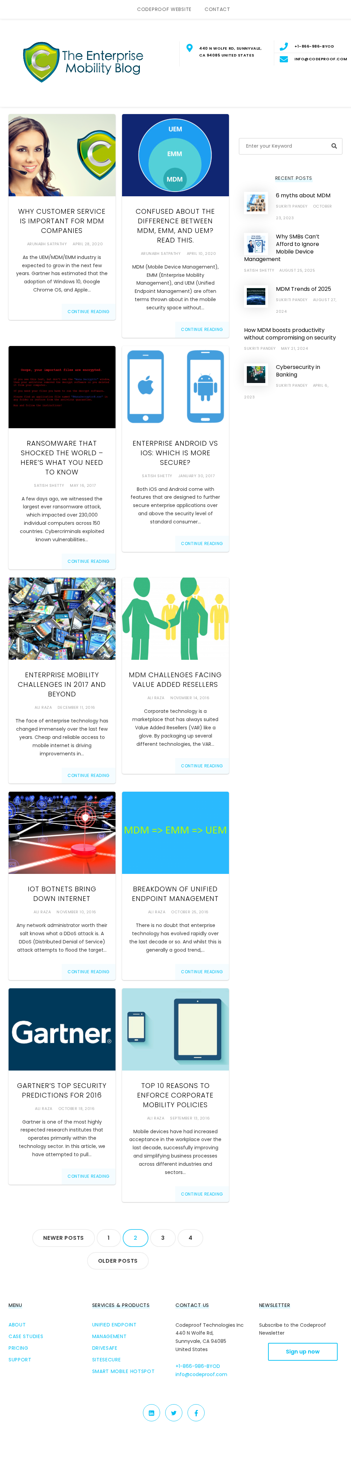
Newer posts (63, 1238)
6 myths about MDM (303, 195)
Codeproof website (164, 9)
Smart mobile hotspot (123, 1371)
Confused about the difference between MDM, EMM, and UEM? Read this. (175, 226)
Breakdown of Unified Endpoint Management (175, 893)
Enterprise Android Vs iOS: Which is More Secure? (175, 452)
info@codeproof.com (201, 1374)
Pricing (18, 1348)
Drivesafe (105, 1348)
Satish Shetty (49, 485)
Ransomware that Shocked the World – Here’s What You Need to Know (62, 457)
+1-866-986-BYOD (198, 1366)
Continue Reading (89, 311)
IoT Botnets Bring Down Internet (62, 893)
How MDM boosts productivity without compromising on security (290, 334)
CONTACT (217, 9)
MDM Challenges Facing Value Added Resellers (175, 679)
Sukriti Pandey (292, 206)
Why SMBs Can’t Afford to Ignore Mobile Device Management (281, 248)
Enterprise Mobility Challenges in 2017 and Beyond (62, 684)
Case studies (26, 1336)
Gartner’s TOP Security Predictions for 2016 (62, 1090)
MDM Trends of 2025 (303, 289)
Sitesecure (106, 1359)
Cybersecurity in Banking (298, 371)
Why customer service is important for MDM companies (62, 221)
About (17, 1324)
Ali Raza (43, 707)
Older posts (118, 1261)
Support (20, 1359)
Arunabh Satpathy (47, 244)
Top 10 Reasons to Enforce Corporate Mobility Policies (175, 1095)
